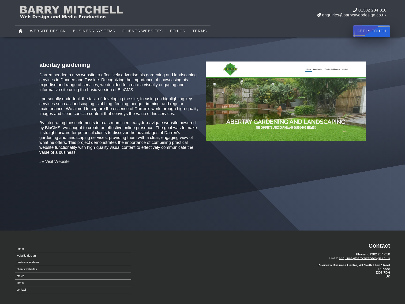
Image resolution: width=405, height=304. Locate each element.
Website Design (48, 31)
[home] (20, 31)
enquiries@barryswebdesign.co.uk (354, 15)
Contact (21, 289)
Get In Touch (371, 31)
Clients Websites (142, 31)
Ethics (177, 31)
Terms (199, 31)
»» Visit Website (54, 161)
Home (20, 248)
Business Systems (94, 31)
